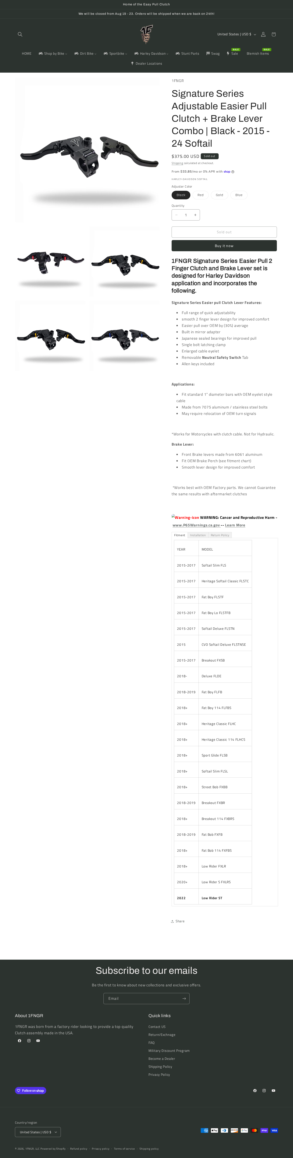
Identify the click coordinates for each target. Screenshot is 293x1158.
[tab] (180, 535)
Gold (222, 195)
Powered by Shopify (53, 1149)
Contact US (157, 1026)
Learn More (235, 525)
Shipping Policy (160, 1066)
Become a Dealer (161, 1058)
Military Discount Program (169, 1050)
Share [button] (180, 921)
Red (203, 195)
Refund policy (78, 1149)
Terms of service (124, 1149)
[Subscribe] (184, 998)
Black (183, 195)
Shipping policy (149, 1149)
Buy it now (224, 245)
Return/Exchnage (162, 1034)
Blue (241, 195)
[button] (20, 34)
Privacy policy (100, 1149)
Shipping (177, 163)
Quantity (178, 205)
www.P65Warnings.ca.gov (197, 525)
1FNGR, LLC (32, 1149)
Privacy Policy (159, 1074)
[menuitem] (27, 54)
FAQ (151, 1042)
